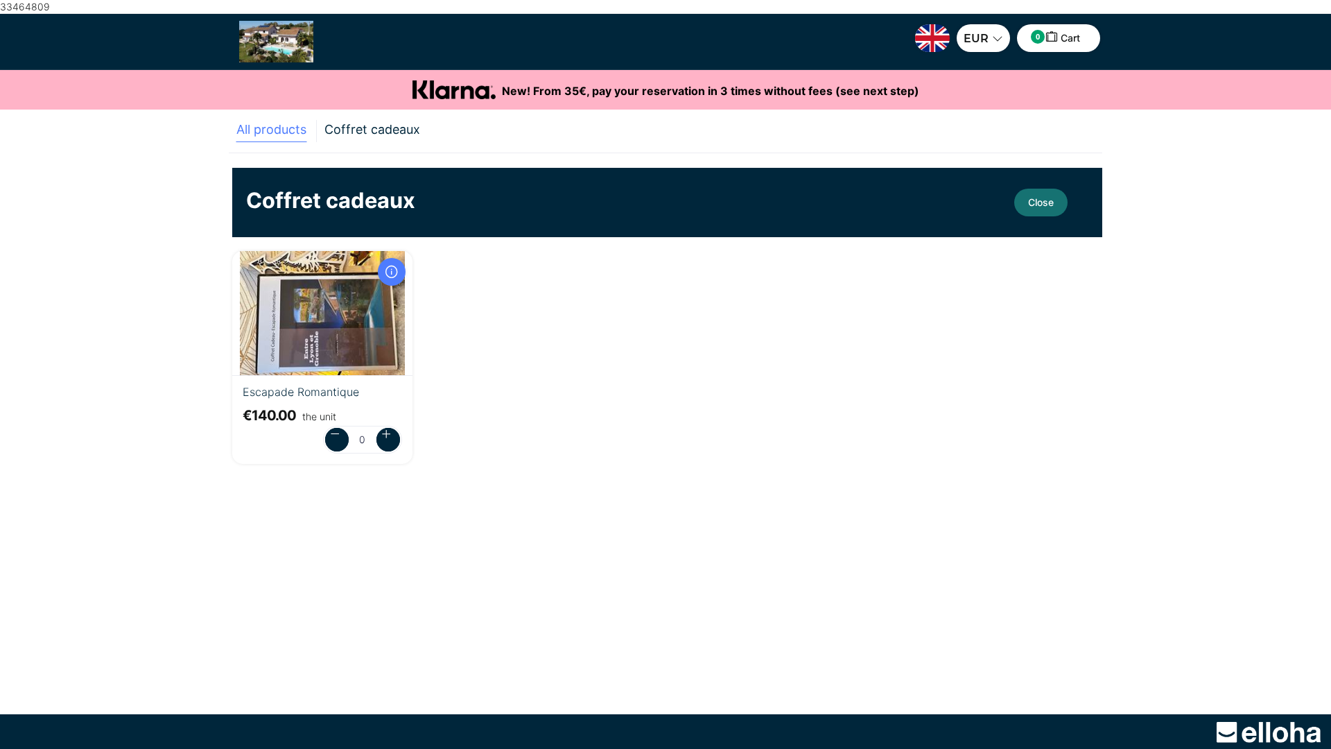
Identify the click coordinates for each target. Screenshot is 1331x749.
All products (271, 129)
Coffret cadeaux (372, 129)
